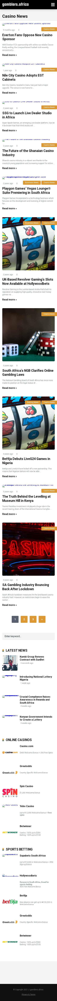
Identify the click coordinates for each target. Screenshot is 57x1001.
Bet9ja (23, 895)
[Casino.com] (9, 759)
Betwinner (25, 826)
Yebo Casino (27, 806)
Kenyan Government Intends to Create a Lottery (36, 718)
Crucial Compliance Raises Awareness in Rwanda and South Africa (35, 699)
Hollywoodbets (28, 875)
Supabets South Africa (33, 855)
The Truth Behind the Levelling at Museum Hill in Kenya (26, 499)
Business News (31, 223)
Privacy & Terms (28, 994)
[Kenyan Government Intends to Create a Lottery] (11, 715)
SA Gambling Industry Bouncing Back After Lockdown (25, 587)
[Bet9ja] (9, 908)
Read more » (9, 55)
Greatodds (26, 766)
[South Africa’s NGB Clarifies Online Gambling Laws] (28, 334)
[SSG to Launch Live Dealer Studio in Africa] (28, 102)
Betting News (32, 402)
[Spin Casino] (9, 799)
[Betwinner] (9, 839)
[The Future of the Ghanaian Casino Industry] (28, 140)
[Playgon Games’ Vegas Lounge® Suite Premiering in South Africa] (28, 178)
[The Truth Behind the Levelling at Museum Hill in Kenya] (28, 486)
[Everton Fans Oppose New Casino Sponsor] (28, 24)
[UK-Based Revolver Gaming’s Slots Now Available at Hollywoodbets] (28, 243)
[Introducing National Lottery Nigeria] (11, 675)
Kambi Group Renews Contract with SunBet (32, 658)
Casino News (49, 223)
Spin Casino (26, 786)
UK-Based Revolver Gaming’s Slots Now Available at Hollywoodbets (27, 282)
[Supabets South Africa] (11, 854)
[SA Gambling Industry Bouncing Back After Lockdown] (28, 549)
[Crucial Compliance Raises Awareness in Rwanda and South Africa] (11, 695)
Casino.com (26, 746)
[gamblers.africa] (15, 4)
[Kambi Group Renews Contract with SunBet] (9, 669)
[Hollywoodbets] (11, 876)
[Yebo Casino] (10, 804)
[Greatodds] (9, 779)
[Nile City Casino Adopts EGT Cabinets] (28, 65)
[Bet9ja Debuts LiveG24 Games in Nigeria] (28, 423)
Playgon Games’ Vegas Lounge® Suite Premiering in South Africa (26, 191)
